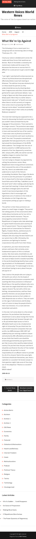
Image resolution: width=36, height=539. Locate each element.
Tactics (6, 478)
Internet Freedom (10, 453)
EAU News (7, 427)
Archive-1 (9, 379)
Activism (7, 414)
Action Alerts (8, 410)
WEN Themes (22, 536)
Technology (8, 483)
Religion (7, 474)
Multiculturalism (10, 461)
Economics (8, 431)
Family (6, 436)
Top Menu (19, 6)
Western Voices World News (18, 14)
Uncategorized (9, 487)
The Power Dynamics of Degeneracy (15, 518)
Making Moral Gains (19, 1)
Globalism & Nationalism (12, 444)
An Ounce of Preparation (11, 506)
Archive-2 (7, 423)
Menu (19, 27)
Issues (6, 457)
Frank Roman (19, 44)
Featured (7, 440)
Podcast (7, 466)
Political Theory (9, 470)
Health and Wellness (11, 449)
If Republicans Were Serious (12, 514)
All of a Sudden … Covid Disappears (15, 501)
